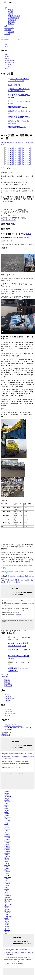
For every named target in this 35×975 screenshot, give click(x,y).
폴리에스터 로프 (13, 18)
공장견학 (11, 32)
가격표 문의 (5, 676)
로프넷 (28, 234)
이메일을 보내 (5, 735)
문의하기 (7, 34)
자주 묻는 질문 (9, 28)
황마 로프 (11, 22)
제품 (5, 8)
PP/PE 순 (11, 24)
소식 (5, 26)
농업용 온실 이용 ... (15, 85)
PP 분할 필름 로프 (14, 16)
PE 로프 (10, 12)
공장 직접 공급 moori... (17, 127)
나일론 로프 (12, 20)
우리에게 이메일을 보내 (8, 220)
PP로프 (10, 10)
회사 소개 (7, 30)
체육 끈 (10, 14)
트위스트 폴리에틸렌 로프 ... (19, 117)
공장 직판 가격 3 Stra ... (17, 107)
